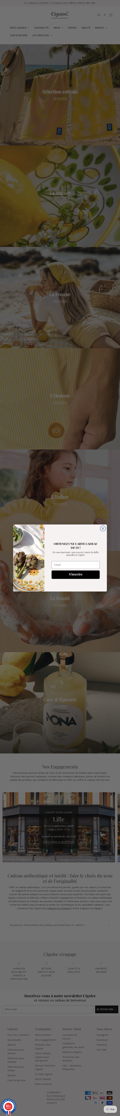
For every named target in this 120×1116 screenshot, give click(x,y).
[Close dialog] (103, 528)
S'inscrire (75, 574)
